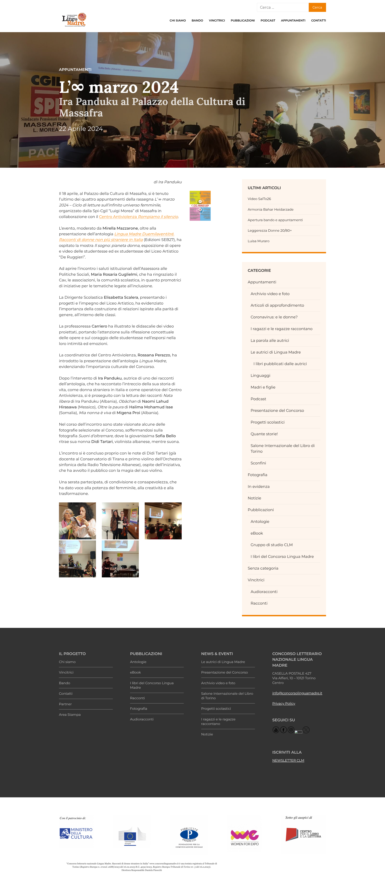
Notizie (254, 498)
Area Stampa (70, 714)
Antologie (260, 521)
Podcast (268, 20)
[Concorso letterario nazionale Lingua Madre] (74, 26)
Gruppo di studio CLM (272, 545)
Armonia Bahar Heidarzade (271, 209)
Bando (197, 20)
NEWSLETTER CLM (288, 760)
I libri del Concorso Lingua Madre (282, 556)
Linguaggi (260, 375)
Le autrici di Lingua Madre (276, 352)
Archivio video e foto (270, 293)
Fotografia (257, 475)
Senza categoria (263, 568)
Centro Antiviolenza (138, 216)
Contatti (318, 20)
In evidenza (259, 486)
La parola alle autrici (270, 340)
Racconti (259, 603)
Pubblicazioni (243, 20)
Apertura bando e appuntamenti (275, 220)
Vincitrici (217, 20)
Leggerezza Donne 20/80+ (270, 230)
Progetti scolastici (268, 422)
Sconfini (258, 463)
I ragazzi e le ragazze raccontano (282, 328)
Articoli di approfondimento (277, 305)
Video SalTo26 (259, 199)
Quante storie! (264, 434)
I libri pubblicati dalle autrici (280, 363)
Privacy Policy (283, 703)
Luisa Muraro (259, 241)
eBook (257, 533)
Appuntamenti (293, 20)
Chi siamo (178, 20)
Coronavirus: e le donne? (274, 317)
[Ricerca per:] (283, 7)
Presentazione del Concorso (277, 410)
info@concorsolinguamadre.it (297, 693)
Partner (65, 704)
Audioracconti (264, 591)
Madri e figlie (263, 387)
